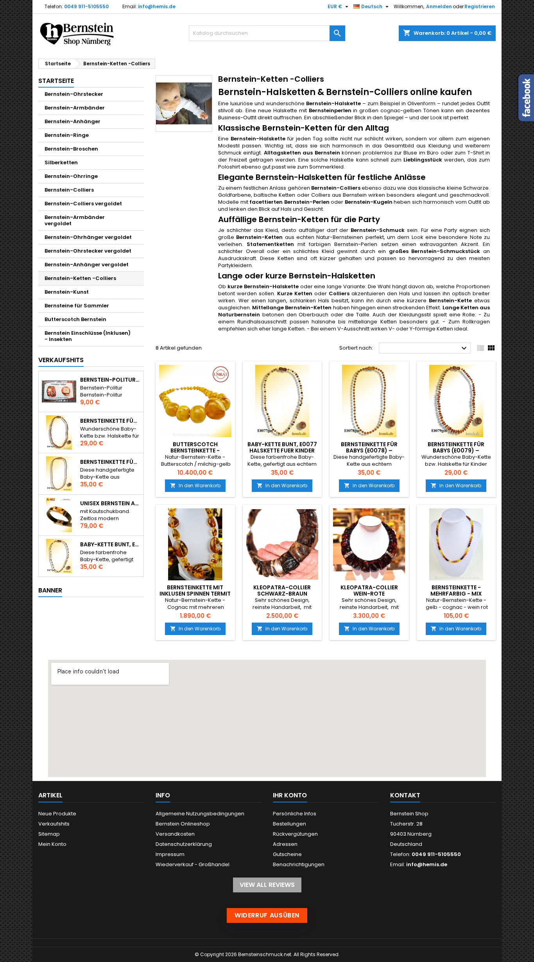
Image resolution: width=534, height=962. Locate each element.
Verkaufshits (61, 359)
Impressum (170, 854)
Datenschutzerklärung (184, 844)
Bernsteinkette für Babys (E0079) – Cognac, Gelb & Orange (110, 421)
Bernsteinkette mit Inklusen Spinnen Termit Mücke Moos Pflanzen (195, 593)
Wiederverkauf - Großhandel (192, 864)
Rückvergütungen (295, 834)
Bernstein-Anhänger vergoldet (87, 264)
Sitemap (49, 834)
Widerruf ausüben (267, 915)
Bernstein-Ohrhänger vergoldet (88, 237)
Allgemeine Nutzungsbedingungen (200, 813)
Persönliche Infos (294, 813)
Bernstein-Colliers (69, 190)
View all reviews (267, 884)
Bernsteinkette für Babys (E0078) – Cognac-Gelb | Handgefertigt (110, 462)
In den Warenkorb (195, 485)
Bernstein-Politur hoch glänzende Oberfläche (110, 380)
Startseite (56, 80)
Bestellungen (289, 823)
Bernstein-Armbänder (75, 107)
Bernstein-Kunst (67, 292)
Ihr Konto (290, 795)
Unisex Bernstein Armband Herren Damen (110, 503)
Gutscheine (287, 854)
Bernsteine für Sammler (77, 305)
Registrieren (479, 6)
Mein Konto (52, 844)
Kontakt (405, 795)
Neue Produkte (57, 813)
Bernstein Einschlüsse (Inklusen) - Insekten (88, 336)
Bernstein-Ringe (67, 135)
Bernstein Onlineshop (183, 823)
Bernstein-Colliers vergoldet (83, 203)
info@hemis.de (157, 6)
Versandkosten (175, 834)
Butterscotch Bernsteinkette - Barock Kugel (195, 450)
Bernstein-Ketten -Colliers (80, 278)
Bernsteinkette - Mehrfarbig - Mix (456, 590)
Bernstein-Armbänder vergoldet (75, 220)
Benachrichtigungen (298, 864)
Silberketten (61, 162)
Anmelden (439, 6)
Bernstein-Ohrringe (71, 176)
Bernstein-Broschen (71, 149)
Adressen (285, 844)
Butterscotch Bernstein (75, 319)
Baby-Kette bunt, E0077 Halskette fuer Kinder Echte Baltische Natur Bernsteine (110, 544)
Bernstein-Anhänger (72, 121)
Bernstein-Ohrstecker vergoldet (88, 251)
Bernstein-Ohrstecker (74, 94)
